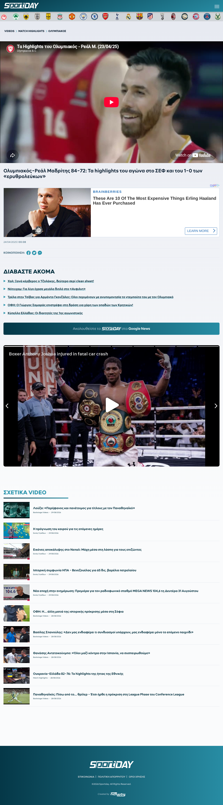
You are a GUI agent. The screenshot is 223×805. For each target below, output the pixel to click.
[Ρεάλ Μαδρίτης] (128, 16)
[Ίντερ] (184, 16)
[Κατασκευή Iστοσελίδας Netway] (118, 794)
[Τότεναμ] (117, 16)
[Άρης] (49, 16)
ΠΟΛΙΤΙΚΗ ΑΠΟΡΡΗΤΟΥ (111, 776)
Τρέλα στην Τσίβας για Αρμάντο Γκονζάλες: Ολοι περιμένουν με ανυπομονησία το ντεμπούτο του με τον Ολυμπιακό (90, 297)
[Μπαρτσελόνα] (139, 16)
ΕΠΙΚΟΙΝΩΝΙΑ (86, 776)
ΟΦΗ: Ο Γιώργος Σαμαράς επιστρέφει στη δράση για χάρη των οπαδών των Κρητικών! (70, 305)
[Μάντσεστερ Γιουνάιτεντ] (72, 16)
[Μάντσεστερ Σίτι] (83, 16)
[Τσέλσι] (94, 16)
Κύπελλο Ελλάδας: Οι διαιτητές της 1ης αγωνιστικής (45, 313)
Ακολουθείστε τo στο (111, 329)
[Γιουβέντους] (162, 16)
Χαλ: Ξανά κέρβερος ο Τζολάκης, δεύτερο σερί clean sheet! (51, 281)
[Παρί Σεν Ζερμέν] (207, 16)
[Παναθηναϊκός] (15, 16)
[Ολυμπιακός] (4, 16)
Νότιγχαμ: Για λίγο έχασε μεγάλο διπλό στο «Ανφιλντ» (47, 289)
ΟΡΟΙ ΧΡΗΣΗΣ (137, 776)
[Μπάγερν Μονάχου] (196, 16)
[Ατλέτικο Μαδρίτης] (150, 16)
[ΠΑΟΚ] (38, 16)
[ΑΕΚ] (27, 16)
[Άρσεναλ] (105, 16)
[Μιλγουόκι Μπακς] (218, 16)
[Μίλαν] (173, 16)
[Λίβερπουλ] (60, 16)
